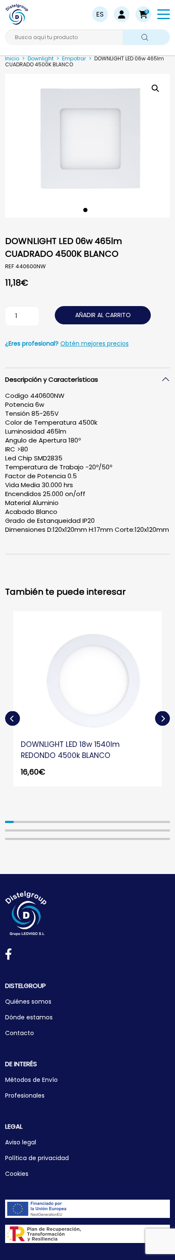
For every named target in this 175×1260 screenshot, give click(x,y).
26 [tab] (61, 830)
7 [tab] (61, 822)
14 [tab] (122, 822)
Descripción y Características (51, 379)
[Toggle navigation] (163, 15)
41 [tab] (27, 839)
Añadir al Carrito (103, 315)
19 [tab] (165, 822)
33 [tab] (122, 830)
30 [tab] (96, 830)
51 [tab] (113, 839)
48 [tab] (87, 839)
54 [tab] (139, 839)
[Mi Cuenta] (121, 14)
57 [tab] (165, 839)
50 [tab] (105, 839)
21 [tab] (18, 830)
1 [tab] (85, 210)
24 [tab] (44, 830)
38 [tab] (165, 830)
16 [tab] (139, 822)
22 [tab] (27, 830)
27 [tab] (70, 830)
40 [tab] (18, 839)
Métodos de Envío (31, 1080)
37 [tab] (156, 830)
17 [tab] (148, 822)
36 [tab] (148, 830)
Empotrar (74, 58)
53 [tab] (131, 839)
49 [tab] (96, 839)
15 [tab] (131, 822)
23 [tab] (35, 830)
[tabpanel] (87, 146)
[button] (143, 14)
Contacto (19, 1033)
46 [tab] (70, 839)
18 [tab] (156, 822)
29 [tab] (87, 830)
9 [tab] (78, 822)
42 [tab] (35, 839)
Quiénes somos (28, 1001)
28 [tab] (78, 830)
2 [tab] (18, 822)
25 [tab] (52, 830)
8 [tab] (70, 822)
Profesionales (25, 1095)
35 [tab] (139, 830)
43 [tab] (44, 839)
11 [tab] (96, 822)
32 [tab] (113, 830)
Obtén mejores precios (94, 343)
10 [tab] (87, 822)
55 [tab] (148, 839)
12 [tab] (105, 822)
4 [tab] (35, 822)
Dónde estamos (29, 1017)
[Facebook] (8, 956)
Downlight (41, 58)
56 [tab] (156, 839)
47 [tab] (78, 839)
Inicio (12, 58)
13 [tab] (113, 822)
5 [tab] (44, 822)
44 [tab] (52, 839)
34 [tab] (131, 830)
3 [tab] (27, 822)
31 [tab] (105, 830)
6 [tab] (52, 822)
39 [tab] (9, 839)
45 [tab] (61, 839)
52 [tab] (122, 839)
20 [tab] (9, 830)
